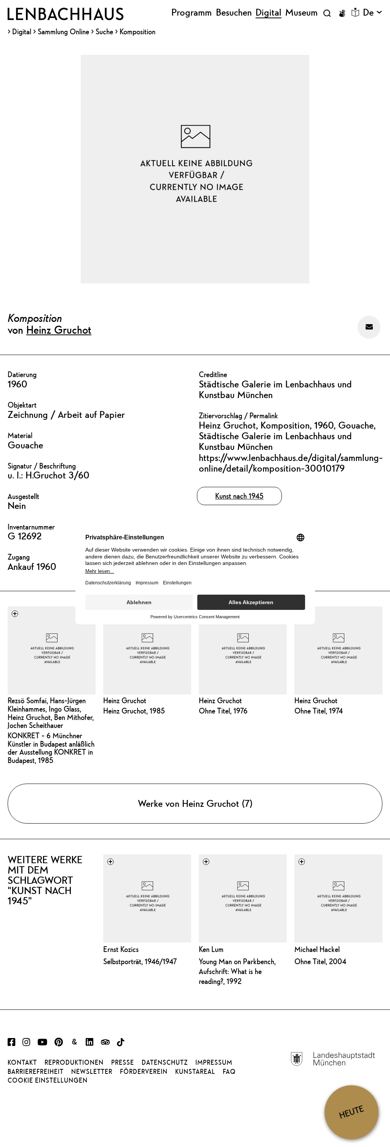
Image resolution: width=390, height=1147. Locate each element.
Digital (21, 31)
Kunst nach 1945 (239, 495)
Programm (191, 13)
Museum (301, 13)
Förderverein (144, 1071)
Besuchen (234, 13)
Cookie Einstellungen (48, 1080)
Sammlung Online (63, 31)
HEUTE (351, 1112)
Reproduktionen (74, 1062)
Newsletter (91, 1071)
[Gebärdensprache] (342, 13)
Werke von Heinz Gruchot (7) (195, 803)
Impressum (213, 1062)
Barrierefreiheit (36, 1071)
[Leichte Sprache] (355, 12)
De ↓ (372, 13)
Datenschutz (165, 1062)
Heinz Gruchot (58, 329)
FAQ (229, 1071)
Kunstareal (195, 1071)
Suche (104, 31)
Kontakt (22, 1062)
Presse (122, 1062)
